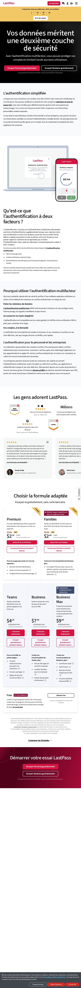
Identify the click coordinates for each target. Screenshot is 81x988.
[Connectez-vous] (67, 3)
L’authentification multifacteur (16, 308)
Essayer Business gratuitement (59, 68)
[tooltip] (30, 570)
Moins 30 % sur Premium (22, 542)
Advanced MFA (39, 370)
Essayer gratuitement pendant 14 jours (15, 642)
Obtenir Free (61, 695)
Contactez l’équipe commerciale (25, 727)
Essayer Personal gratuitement (21, 68)
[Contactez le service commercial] (63, 3)
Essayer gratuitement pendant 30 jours (21, 549)
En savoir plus (18, 707)
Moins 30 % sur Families (59, 542)
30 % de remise (40, 18)
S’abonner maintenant (15, 632)
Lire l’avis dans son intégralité (17, 462)
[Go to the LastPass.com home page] (8, 3)
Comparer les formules (38, 740)
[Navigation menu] (76, 3)
